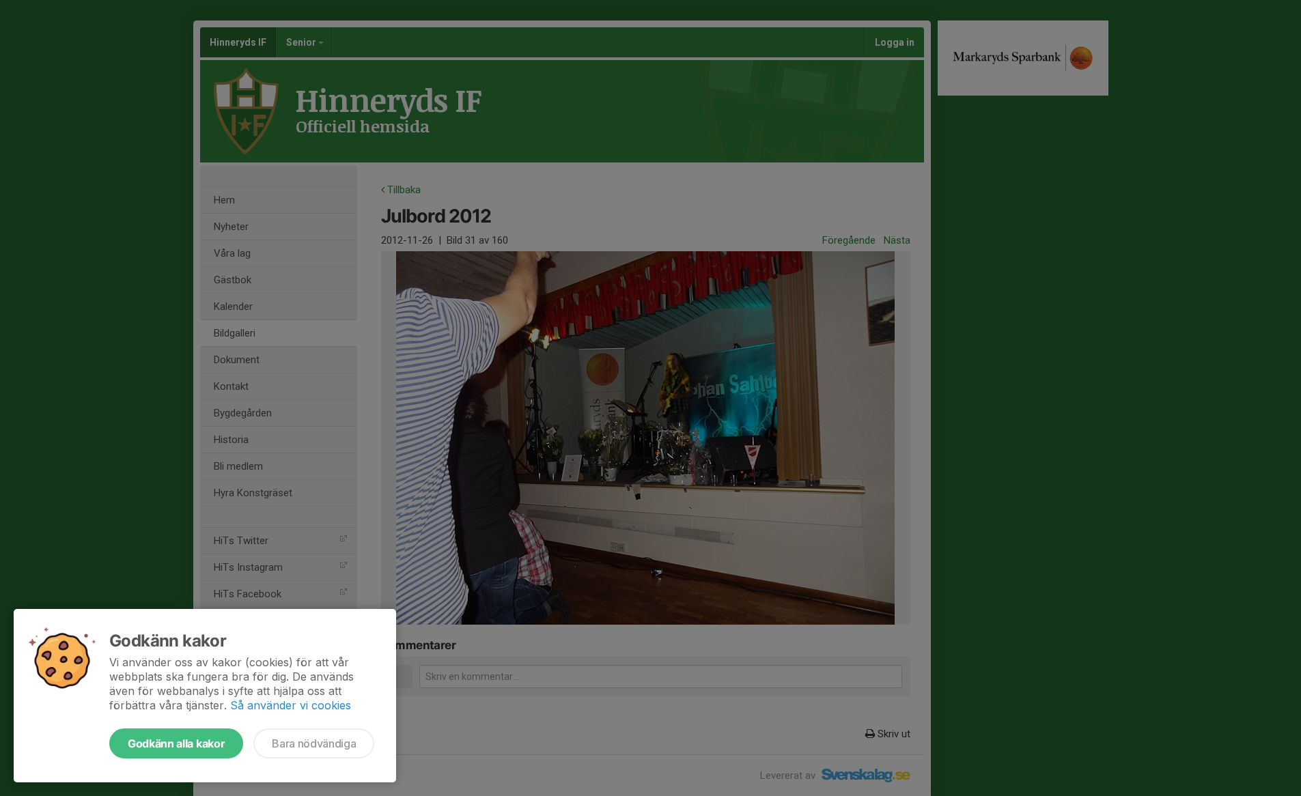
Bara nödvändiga (314, 743)
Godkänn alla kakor (176, 743)
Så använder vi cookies (290, 705)
